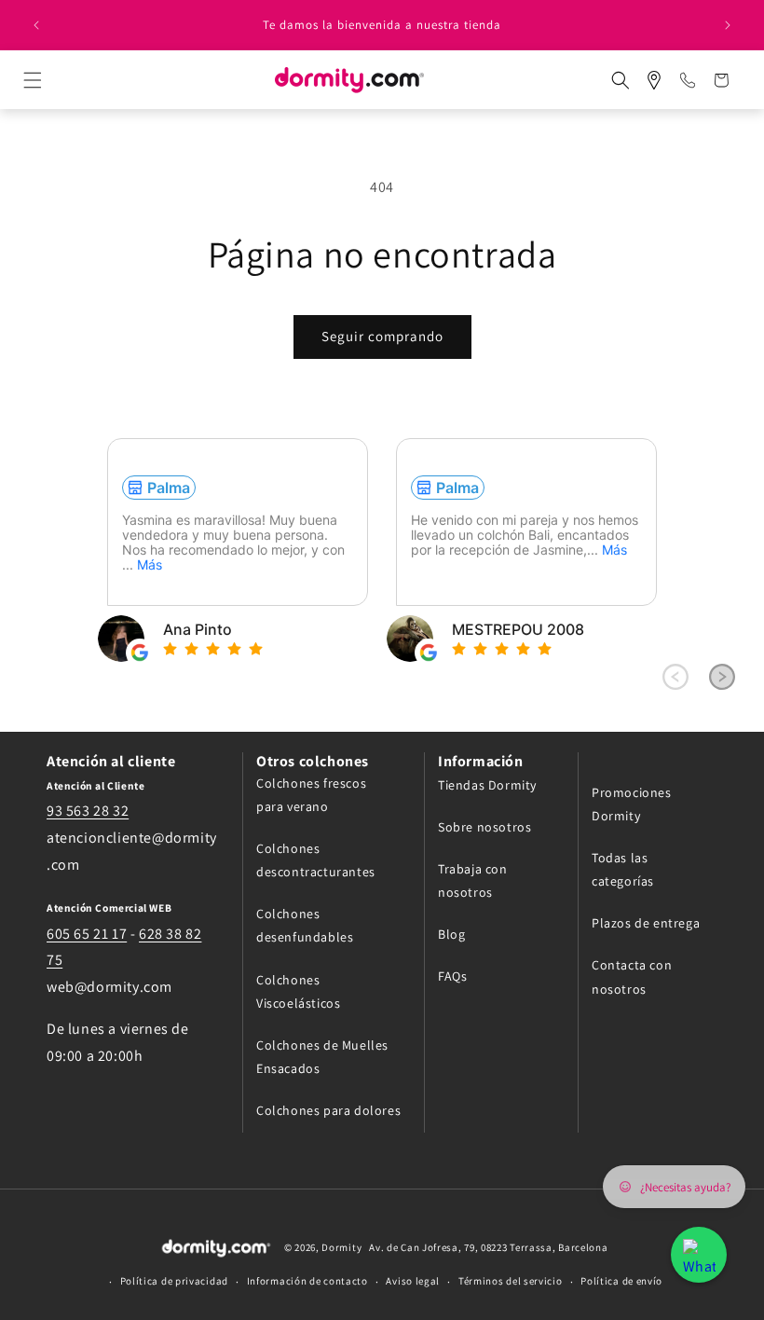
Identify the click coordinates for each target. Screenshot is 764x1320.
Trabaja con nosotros (473, 880)
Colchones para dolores (328, 1110)
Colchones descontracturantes (315, 860)
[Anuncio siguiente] (727, 25)
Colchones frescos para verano (311, 795)
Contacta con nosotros (632, 976)
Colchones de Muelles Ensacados (322, 1057)
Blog (451, 934)
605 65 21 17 (87, 933)
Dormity (341, 1247)
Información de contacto (307, 1280)
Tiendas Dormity (487, 785)
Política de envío (621, 1280)
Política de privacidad (174, 1280)
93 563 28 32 (88, 810)
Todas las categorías (623, 869)
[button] (49, 80)
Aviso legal (413, 1280)
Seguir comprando (382, 336)
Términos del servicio (510, 1280)
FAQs (452, 976)
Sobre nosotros (484, 826)
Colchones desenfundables (304, 925)
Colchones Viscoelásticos (298, 991)
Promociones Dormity (632, 804)
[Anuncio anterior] (36, 25)
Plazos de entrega (646, 922)
